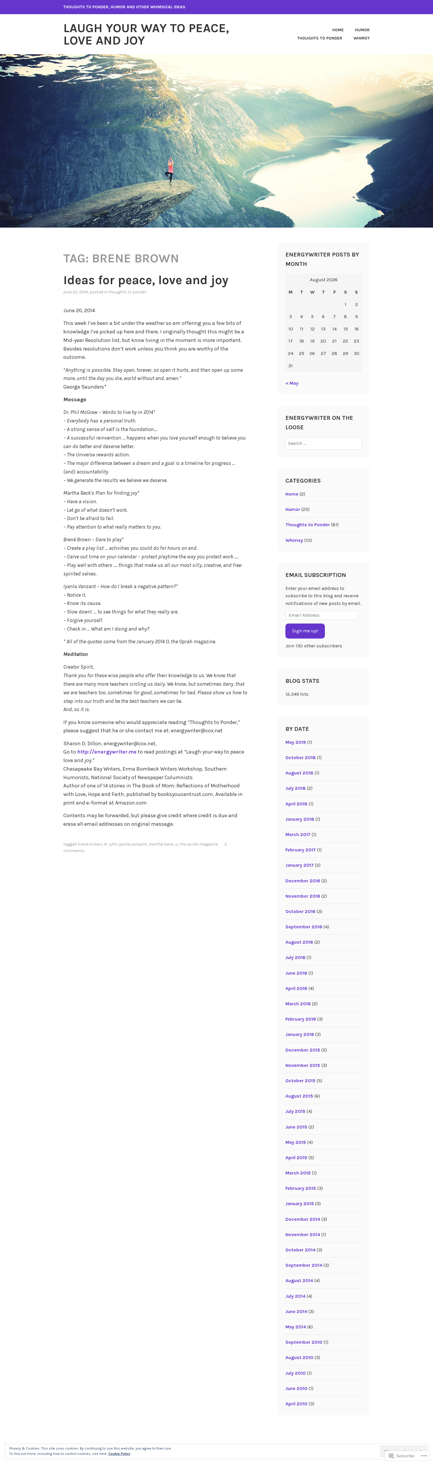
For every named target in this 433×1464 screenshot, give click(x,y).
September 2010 (304, 1342)
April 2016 (296, 988)
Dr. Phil (110, 844)
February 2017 (300, 850)
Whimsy (361, 38)
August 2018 (299, 773)
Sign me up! (305, 631)
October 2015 (300, 1080)
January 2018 (299, 819)
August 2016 (299, 942)
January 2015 (299, 1203)
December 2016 (302, 881)
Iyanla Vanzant (132, 844)
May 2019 (295, 742)
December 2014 (302, 1219)
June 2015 (296, 1127)
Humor (362, 29)
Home (338, 29)
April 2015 (296, 1157)
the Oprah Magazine (198, 844)
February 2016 (300, 1019)
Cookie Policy (119, 1454)
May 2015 (295, 1142)
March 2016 (298, 1003)
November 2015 (302, 1065)
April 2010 (296, 1404)
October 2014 (300, 1250)
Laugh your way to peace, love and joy (146, 34)
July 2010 (295, 1373)
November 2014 (302, 1234)
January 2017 (299, 865)
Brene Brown (89, 844)
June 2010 (296, 1388)
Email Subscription (315, 575)
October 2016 (300, 911)
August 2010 (299, 1357)
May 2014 (295, 1327)
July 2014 (295, 1296)
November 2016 (302, 896)
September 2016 (303, 927)
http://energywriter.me (107, 752)
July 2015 (295, 1111)
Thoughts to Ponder (319, 38)
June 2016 (296, 973)
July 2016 (295, 957)
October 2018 (300, 757)
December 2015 (302, 1050)
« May (291, 383)
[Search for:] (323, 443)
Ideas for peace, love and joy (145, 280)
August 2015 (299, 1096)
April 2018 (296, 804)
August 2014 (299, 1280)
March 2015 (298, 1173)
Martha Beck (160, 844)
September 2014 (303, 1265)
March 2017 (297, 834)
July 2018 (295, 788)
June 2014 (296, 1311)
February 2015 (300, 1188)
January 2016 (299, 1034)
